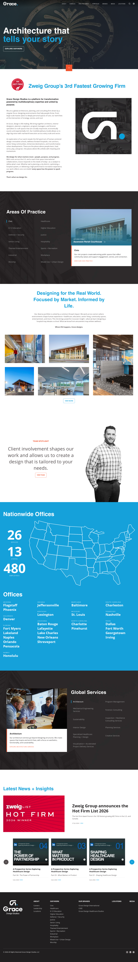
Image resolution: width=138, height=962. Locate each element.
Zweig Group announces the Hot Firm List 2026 (100, 808)
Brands (105, 4)
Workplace (54, 937)
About (64, 4)
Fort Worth (114, 628)
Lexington (45, 614)
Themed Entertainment (59, 928)
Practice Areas (84, 4)
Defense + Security (57, 917)
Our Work (54, 901)
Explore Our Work (13, 49)
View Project (25, 354)
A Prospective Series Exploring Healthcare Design (26, 870)
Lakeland (10, 633)
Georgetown (115, 633)
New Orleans (47, 637)
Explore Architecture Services (22, 747)
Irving (110, 637)
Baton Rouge (47, 624)
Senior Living (55, 922)
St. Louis (78, 614)
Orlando (9, 642)
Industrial (53, 934)
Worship (53, 942)
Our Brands (84, 901)
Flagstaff (10, 605)
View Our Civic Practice (83, 261)
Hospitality (54, 925)
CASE (80, 908)
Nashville (113, 614)
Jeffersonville (48, 605)
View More (69, 401)
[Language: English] (134, 4)
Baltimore (79, 605)
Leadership (38, 908)
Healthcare (54, 908)
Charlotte (79, 624)
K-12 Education (56, 911)
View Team (41, 475)
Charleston (114, 605)
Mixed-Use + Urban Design (60, 939)
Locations (121, 4)
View (81, 823)
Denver (9, 619)
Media (113, 4)
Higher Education (56, 914)
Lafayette (45, 628)
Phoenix (9, 609)
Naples (8, 637)
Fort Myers (12, 628)
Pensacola (11, 646)
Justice (52, 920)
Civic (52, 905)
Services (72, 4)
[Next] (132, 862)
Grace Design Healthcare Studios (91, 911)
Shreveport (46, 642)
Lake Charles (47, 633)
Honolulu (10, 655)
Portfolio (95, 4)
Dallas (110, 624)
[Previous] (6, 862)
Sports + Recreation (57, 931)
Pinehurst (79, 628)
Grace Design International (89, 905)
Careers (37, 905)
